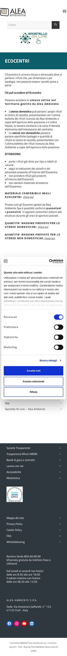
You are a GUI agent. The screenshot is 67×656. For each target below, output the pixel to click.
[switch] (58, 327)
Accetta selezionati (33, 381)
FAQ (9, 536)
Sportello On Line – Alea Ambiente (25, 409)
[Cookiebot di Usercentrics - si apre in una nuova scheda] (49, 261)
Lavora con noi (15, 466)
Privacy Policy (14, 524)
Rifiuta (33, 392)
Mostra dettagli (48, 360)
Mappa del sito (15, 518)
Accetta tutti (33, 370)
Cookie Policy (14, 530)
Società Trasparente (18, 448)
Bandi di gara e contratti (21, 460)
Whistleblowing (16, 542)
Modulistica (13, 478)
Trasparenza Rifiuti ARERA (22, 454)
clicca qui (28, 197)
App (7, 403)
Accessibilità (14, 472)
